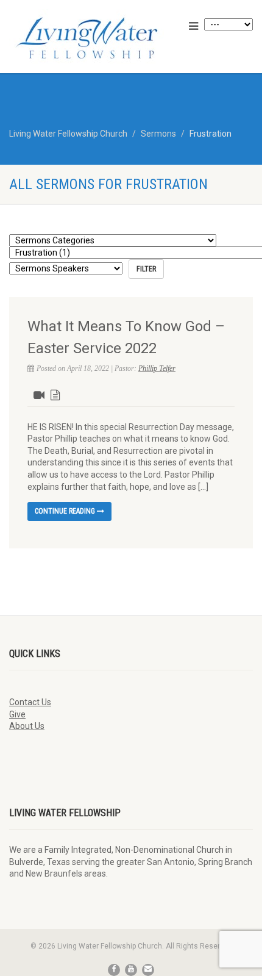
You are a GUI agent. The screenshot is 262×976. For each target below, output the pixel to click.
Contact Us (30, 702)
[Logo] (87, 37)
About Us (26, 726)
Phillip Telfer (156, 368)
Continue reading (66, 511)
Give (17, 714)
